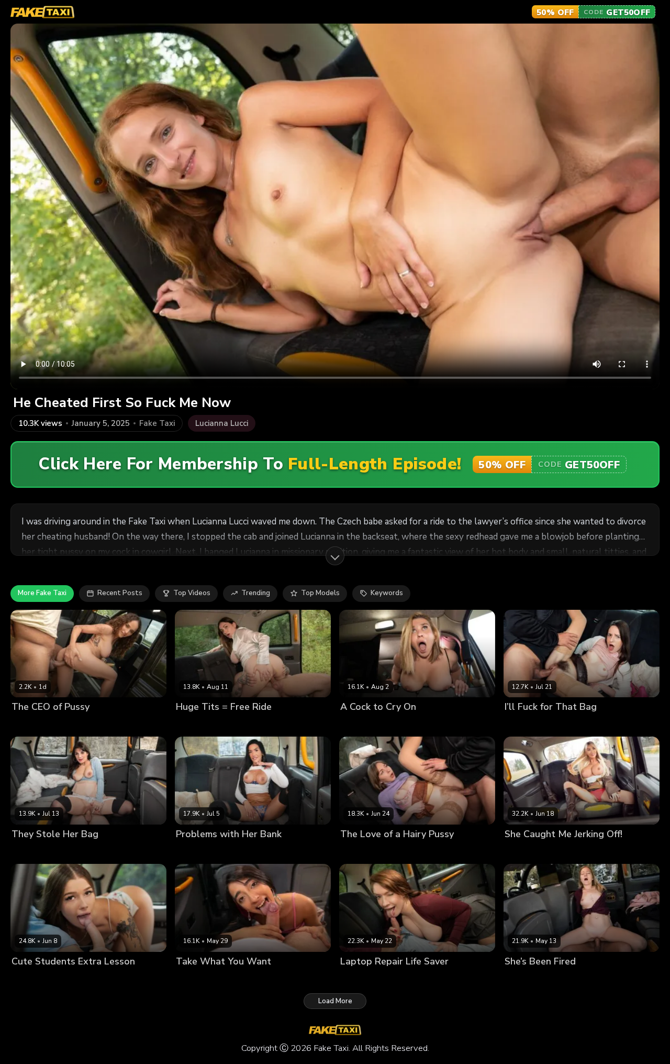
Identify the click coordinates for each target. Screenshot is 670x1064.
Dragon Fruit (525, 725)
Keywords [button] (387, 593)
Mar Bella (356, 725)
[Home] (42, 12)
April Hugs (522, 979)
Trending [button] (255, 593)
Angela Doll (196, 852)
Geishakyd (29, 725)
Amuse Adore (198, 725)
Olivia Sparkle (35, 979)
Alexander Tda (80, 852)
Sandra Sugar (363, 852)
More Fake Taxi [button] (42, 593)
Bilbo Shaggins (250, 725)
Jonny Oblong (398, 725)
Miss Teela (523, 852)
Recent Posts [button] (119, 593)
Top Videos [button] (191, 593)
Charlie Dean (565, 979)
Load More (335, 1001)
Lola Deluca (31, 852)
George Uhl (569, 725)
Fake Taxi (157, 423)
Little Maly (67, 725)
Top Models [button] (320, 593)
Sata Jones (358, 979)
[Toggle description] (335, 555)
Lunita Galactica (203, 979)
